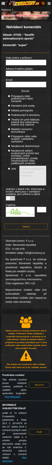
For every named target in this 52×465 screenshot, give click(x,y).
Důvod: (25, 91)
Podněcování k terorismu (25, 115)
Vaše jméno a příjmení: (19, 57)
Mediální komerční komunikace (21, 130)
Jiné (13, 168)
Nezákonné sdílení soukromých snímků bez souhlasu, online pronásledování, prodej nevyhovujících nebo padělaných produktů (25, 157)
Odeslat (26, 226)
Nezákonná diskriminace (25, 146)
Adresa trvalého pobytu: (19, 68)
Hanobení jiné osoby (23, 105)
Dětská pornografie (22, 110)
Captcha (10, 205)
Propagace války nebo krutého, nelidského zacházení (24, 138)
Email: (9, 79)
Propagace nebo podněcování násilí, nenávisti (22, 98)
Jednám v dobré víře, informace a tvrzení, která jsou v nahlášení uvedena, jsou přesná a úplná (25, 191)
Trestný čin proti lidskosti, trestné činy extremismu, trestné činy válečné (25, 122)
